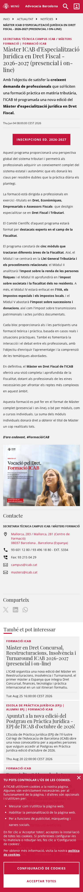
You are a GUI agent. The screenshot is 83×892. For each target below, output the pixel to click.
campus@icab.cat (24, 565)
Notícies (47, 19)
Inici (6, 19)
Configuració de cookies (41, 868)
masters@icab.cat (24, 572)
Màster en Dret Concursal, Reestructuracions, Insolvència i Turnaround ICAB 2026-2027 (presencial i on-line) (41, 655)
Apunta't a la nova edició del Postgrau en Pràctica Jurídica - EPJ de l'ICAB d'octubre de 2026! (40, 721)
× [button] (79, 778)
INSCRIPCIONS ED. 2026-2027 (41, 139)
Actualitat (25, 19)
